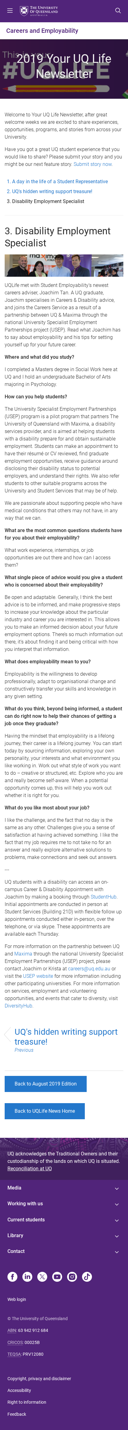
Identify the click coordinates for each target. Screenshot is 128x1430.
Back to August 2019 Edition (46, 1084)
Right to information (26, 1402)
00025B (32, 1342)
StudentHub (104, 897)
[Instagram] (72, 1277)
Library (15, 1235)
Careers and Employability (42, 30)
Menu (10, 11)
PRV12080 (33, 1354)
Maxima (23, 954)
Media (14, 1188)
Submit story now (93, 164)
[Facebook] (12, 1277)
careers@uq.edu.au (89, 969)
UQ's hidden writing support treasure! (66, 1040)
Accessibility (19, 1390)
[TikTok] (87, 1277)
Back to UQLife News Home (45, 1111)
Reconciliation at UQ (29, 1169)
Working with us (25, 1204)
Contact (16, 1251)
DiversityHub (18, 1006)
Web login (16, 1299)
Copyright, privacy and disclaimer (39, 1378)
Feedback (16, 1414)
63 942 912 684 (33, 1330)
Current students (26, 1220)
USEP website (38, 976)
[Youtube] (57, 1277)
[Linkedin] (27, 1277)
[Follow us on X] (42, 1277)
